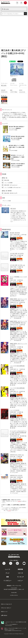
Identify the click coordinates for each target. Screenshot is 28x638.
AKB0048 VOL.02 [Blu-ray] (17, 454)
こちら (19, 501)
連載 (7, 577)
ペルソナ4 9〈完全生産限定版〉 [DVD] (17, 366)
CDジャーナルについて (6, 604)
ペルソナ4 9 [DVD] (14, 410)
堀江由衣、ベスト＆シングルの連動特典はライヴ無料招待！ (17, 157)
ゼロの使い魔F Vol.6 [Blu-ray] (17, 265)
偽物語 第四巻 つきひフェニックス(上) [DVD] (18, 344)
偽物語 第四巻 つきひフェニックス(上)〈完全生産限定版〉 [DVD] (18, 299)
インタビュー (7, 580)
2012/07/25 (22, 92)
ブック (8, 573)
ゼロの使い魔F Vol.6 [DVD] (16, 253)
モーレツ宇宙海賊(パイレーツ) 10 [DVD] (18, 277)
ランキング (20, 577)
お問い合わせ (4, 615)
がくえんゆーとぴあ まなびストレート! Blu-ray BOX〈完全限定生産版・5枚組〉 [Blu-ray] (18, 432)
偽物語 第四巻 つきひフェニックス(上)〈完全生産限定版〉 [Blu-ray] (18, 322)
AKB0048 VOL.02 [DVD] (16, 475)
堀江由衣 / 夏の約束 (15, 232)
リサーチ (20, 573)
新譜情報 (20, 569)
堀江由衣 (3, 85)
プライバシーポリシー (6, 608)
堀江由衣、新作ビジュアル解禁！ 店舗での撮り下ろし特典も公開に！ (16, 147)
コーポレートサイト (14, 595)
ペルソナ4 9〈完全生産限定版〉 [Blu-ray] (17, 388)
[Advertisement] (14, 32)
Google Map (14, 592)
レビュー (20, 580)
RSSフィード (4, 611)
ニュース (7, 569)
